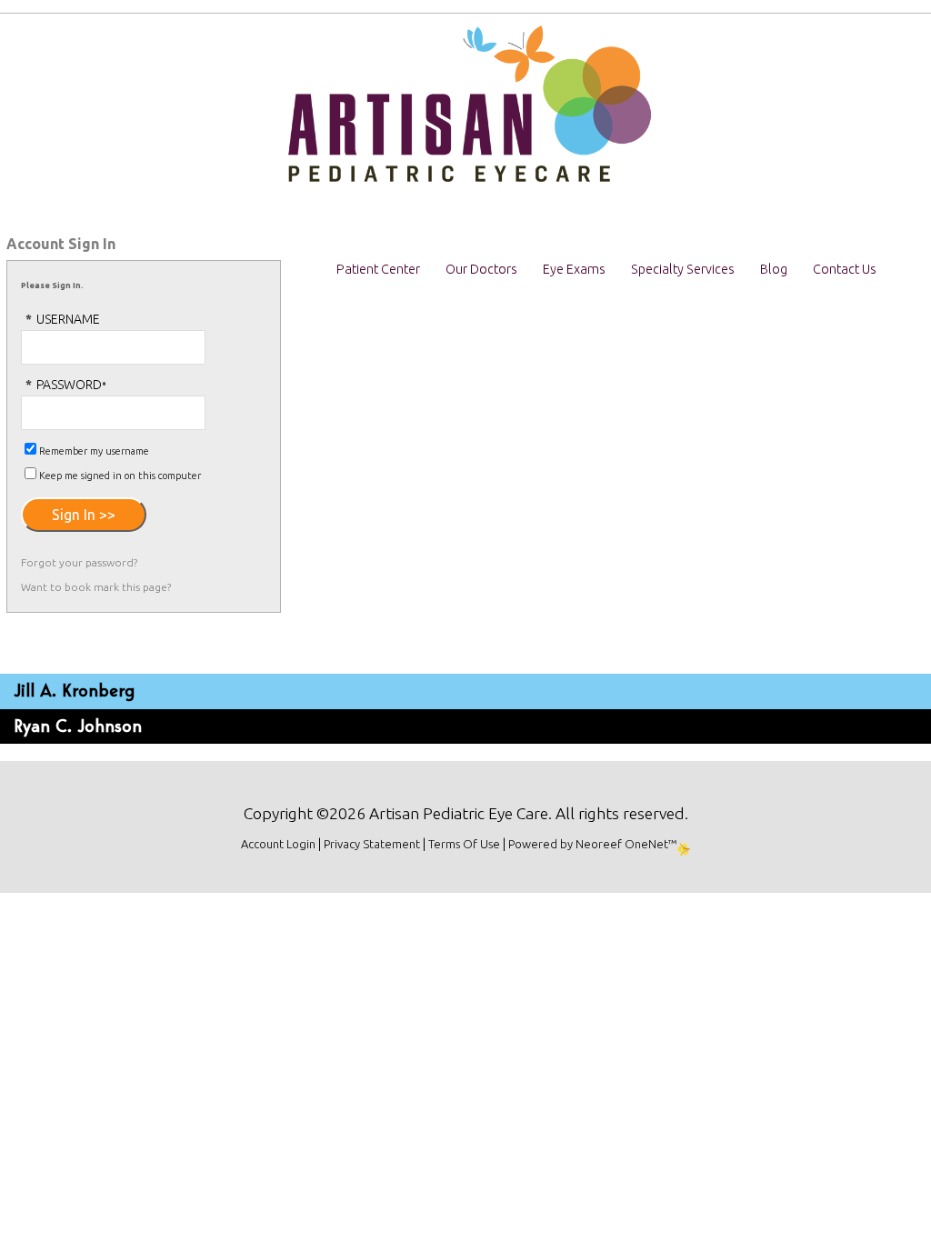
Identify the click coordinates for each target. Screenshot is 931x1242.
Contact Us (844, 269)
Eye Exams (574, 269)
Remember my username (94, 451)
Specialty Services (683, 269)
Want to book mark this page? (96, 587)
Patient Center (378, 269)
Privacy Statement (372, 843)
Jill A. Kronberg (74, 690)
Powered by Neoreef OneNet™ (592, 843)
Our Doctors (481, 269)
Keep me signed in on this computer (120, 475)
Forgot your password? (79, 562)
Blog (773, 269)
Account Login (278, 843)
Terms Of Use (464, 843)
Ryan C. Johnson (78, 726)
